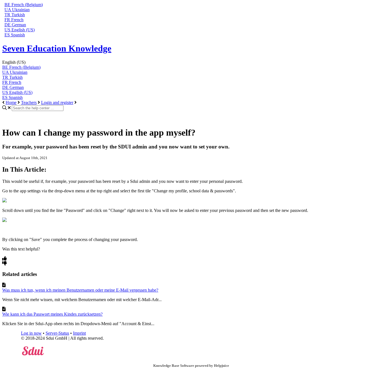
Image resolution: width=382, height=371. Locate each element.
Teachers (29, 102)
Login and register (57, 102)
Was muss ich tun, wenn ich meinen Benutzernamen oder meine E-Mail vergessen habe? (80, 290)
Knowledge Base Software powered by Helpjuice (191, 365)
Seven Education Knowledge (56, 48)
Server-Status (57, 333)
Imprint (79, 333)
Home (11, 102)
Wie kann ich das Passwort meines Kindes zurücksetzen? (52, 314)
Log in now (31, 333)
